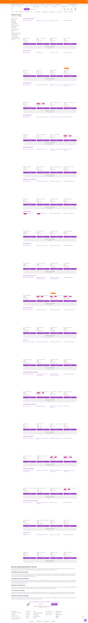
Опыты (12, 31)
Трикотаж (65, 11)
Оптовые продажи (36, 616)
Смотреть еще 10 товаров (49, 240)
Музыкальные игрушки (15, 28)
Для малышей (13, 21)
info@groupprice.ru (14, 615)
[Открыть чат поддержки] (85, 620)
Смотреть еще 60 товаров (49, 47)
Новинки (12, 11)
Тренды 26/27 (70, 11)
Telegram (57, 616)
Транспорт (13, 39)
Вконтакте (58, 613)
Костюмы (26, 6)
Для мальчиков (13, 22)
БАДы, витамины (64, 6)
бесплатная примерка (50, 4)
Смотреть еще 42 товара (50, 497)
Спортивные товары (14, 36)
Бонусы (27, 617)
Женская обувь (54, 6)
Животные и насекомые (15, 25)
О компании (28, 611)
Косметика (45, 6)
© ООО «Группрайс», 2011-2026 (16, 617)
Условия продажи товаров (38, 613)
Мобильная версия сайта (15, 618)
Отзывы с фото (48, 614)
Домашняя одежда (36, 6)
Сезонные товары (14, 35)
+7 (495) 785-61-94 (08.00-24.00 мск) (16, 613)
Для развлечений (14, 23)
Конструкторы (13, 27)
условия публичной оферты (50, 606)
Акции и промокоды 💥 (19, 11)
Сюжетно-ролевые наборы (15, 38)
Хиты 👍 (32, 11)
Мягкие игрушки (14, 30)
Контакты (35, 617)
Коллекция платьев (44, 11)
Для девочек (13, 19)
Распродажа (27, 11)
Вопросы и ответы (49, 613)
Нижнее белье (74, 6)
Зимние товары (14, 26)
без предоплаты (42, 4)
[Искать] (60, 9)
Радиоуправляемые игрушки (16, 32)
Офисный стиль (59, 11)
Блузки (19, 6)
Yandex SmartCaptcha (46, 607)
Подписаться (54, 604)
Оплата (34, 611)
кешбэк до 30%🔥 (58, 4)
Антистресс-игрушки (14, 18)
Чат (69, 4)
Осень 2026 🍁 (37, 11)
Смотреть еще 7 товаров (50, 400)
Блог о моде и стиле (49, 611)
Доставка (27, 613)
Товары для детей (14, 16)
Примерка (28, 614)
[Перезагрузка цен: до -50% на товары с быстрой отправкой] (44, 2)
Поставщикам (35, 614)
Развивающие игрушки (15, 34)
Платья (12, 6)
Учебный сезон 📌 (52, 11)
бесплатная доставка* (34, 4)
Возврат (27, 616)
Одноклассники (59, 614)
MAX (56, 617)
